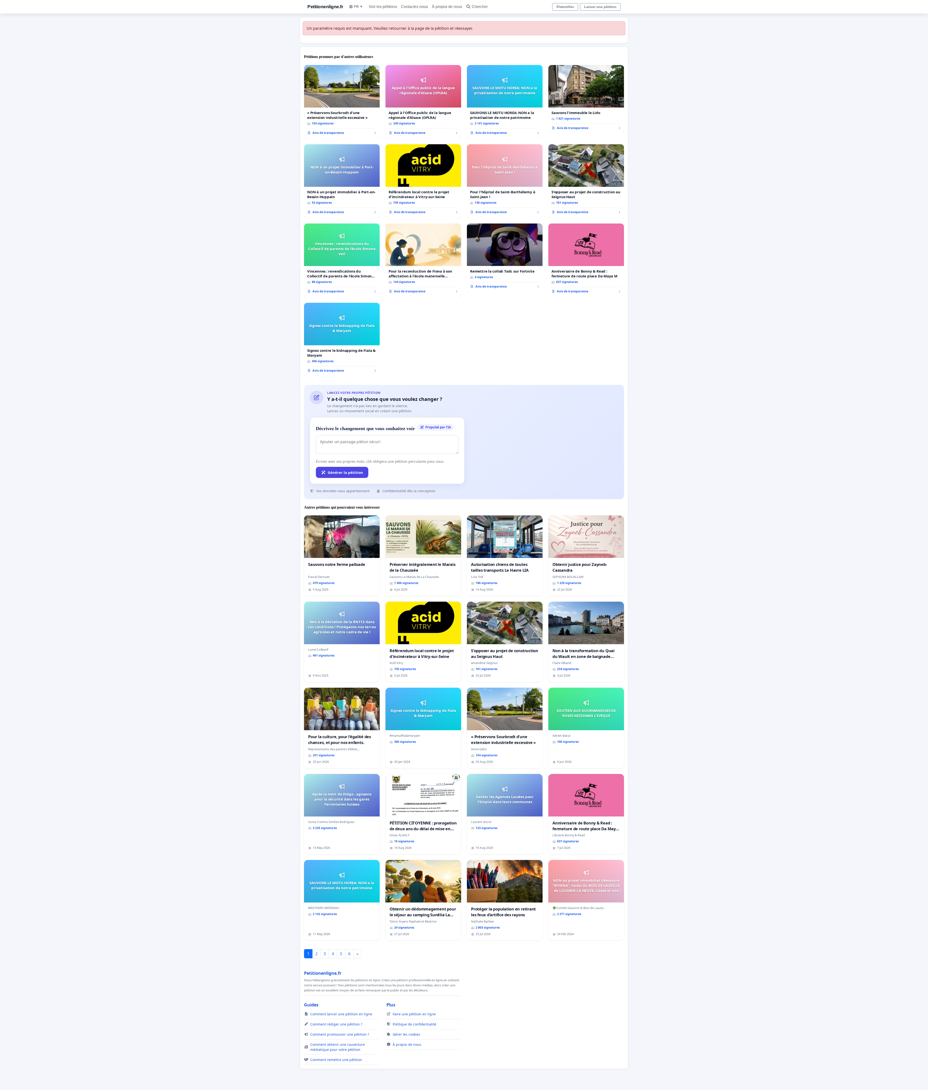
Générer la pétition (345, 472)
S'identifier (565, 7)
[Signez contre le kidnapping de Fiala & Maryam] (342, 339)
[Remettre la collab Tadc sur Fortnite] (505, 258)
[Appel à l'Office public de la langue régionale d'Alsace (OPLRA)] (423, 101)
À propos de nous (447, 7)
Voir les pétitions (383, 7)
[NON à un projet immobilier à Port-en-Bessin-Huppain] (342, 181)
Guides (311, 1005)
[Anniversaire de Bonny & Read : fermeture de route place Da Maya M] (586, 260)
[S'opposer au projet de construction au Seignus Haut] (586, 181)
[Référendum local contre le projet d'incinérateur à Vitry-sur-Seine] (423, 181)
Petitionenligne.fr (325, 6)
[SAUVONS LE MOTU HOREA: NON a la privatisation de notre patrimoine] (505, 101)
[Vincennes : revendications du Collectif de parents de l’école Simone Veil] (342, 260)
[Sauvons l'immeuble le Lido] (586, 99)
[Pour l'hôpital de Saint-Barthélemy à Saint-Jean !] (505, 181)
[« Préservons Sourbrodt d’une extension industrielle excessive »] (342, 101)
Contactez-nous (414, 7)
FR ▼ (358, 6)
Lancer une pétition (600, 7)
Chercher (480, 7)
